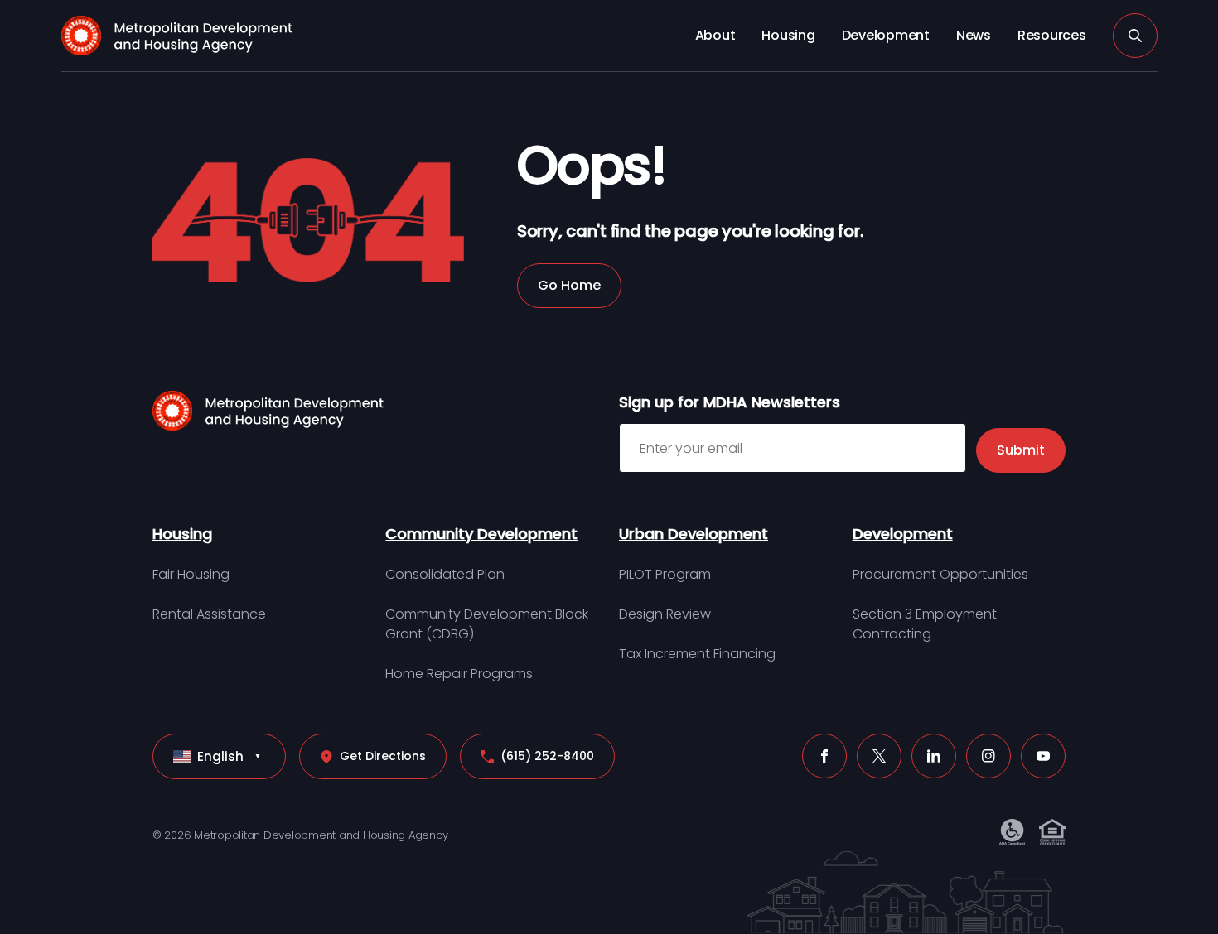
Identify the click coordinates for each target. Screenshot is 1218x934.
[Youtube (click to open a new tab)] (1043, 756)
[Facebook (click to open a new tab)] (824, 756)
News (973, 35)
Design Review (665, 613)
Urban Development (693, 533)
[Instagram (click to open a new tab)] (988, 756)
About (715, 35)
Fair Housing (191, 574)
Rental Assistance (209, 613)
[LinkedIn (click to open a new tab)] (933, 756)
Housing (787, 35)
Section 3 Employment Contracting (925, 623)
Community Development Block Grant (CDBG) (486, 623)
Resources (1051, 35)
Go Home (569, 285)
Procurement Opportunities (940, 574)
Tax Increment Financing (697, 653)
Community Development (481, 533)
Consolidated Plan (445, 574)
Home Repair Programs (459, 673)
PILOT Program (665, 574)
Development (886, 35)
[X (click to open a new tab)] (879, 756)
